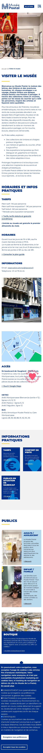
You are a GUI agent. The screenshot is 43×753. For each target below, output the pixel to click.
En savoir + (7, 460)
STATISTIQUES (9, 717)
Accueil (4, 69)
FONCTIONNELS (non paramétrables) (19, 698)
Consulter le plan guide (13, 254)
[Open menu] (39, 6)
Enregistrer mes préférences (15, 737)
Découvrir (28, 561)
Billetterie (29, 6)
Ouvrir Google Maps (12, 386)
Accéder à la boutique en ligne (14, 650)
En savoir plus (7, 686)
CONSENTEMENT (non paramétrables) (19, 690)
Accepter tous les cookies (14, 747)
